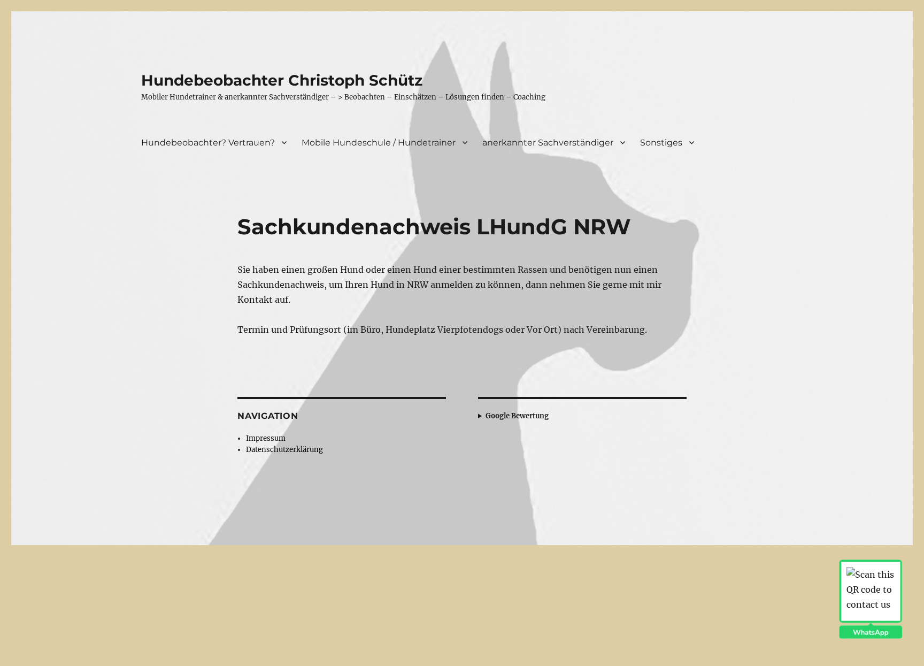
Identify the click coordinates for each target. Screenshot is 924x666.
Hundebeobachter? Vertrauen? (208, 142)
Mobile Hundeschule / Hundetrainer (379, 142)
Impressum (266, 438)
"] (566, 416)
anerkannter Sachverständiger (547, 142)
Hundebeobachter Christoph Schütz (281, 80)
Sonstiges (661, 142)
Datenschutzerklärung (284, 449)
